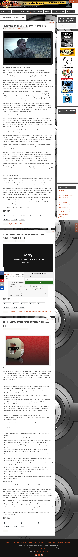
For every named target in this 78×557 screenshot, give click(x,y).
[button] (39, 274)
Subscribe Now (39, 282)
